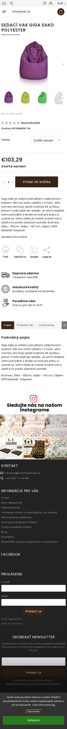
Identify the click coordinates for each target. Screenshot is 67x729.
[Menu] (4, 11)
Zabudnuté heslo (12, 623)
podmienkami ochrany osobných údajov (33, 683)
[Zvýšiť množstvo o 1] (12, 182)
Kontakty (7, 536)
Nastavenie (34, 711)
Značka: (16, 128)
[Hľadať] (44, 3)
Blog (4, 532)
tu (54, 705)
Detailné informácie (14, 237)
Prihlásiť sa (33, 611)
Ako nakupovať (11, 502)
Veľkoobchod (10, 507)
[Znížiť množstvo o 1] (4, 182)
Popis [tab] (7, 325)
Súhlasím (33, 720)
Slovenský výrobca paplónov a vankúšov (29, 541)
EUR (60, 3)
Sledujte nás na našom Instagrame (34, 407)
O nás (5, 497)
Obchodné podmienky (16, 517)
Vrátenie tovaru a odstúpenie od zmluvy (29, 512)
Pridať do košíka (36, 182)
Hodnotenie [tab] (46, 325)
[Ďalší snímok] (63, 64)
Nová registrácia (11, 618)
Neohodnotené (30, 123)
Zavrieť (55, 263)
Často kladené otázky (16, 527)
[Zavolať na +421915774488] (12, 3)
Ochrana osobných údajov (19, 522)
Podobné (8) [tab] (25, 325)
